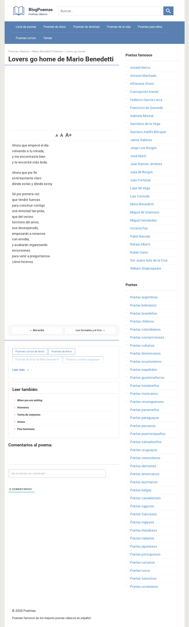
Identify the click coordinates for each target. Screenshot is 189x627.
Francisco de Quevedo (146, 108)
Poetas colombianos (145, 329)
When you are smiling (29, 400)
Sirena (21, 421)
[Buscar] (168, 10)
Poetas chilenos (142, 321)
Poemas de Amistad (86, 27)
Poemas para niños (150, 27)
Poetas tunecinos (143, 578)
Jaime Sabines (141, 140)
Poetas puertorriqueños (147, 434)
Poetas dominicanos (145, 353)
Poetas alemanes (143, 466)
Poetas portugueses (145, 554)
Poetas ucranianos (144, 586)
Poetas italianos (142, 538)
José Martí (138, 156)
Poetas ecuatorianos (145, 361)
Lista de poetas (26, 27)
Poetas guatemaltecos (147, 377)
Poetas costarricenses (147, 337)
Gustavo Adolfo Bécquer (148, 132)
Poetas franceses (143, 514)
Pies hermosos (26, 429)
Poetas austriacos (144, 482)
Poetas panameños (144, 410)
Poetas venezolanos (145, 458)
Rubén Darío (139, 252)
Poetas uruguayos (143, 450)
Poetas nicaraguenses (147, 402)
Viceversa (23, 407)
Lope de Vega (140, 188)
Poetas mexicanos (144, 394)
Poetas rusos (140, 570)
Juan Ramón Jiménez (146, 164)
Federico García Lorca (146, 100)
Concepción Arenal (144, 92)
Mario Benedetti (142, 204)
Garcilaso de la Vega (145, 124)
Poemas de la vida (118, 27)
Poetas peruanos (143, 426)
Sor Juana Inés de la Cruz (149, 260)
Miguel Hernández (143, 220)
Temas (47, 38)
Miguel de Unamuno (144, 212)
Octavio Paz (139, 228)
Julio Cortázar (140, 180)
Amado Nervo (140, 67)
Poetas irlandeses (143, 530)
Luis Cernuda (140, 196)
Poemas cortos (26, 38)
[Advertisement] (63, 98)
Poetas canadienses (145, 498)
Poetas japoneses (143, 546)
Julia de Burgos (141, 172)
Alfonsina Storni (142, 84)
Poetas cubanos (142, 345)
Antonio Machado (143, 76)
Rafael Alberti (140, 244)
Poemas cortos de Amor (30, 351)
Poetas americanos (144, 474)
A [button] (57, 135)
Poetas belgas (141, 490)
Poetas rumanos (142, 562)
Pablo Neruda (140, 236)
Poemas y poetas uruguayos (83, 359)
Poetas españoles (143, 370)
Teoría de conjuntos (28, 414)
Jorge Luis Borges (143, 148)
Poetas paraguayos (144, 418)
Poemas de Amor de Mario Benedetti (37, 359)
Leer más (18, 370)
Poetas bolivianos (143, 305)
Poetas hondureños (144, 386)
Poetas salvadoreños (146, 442)
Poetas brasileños (143, 313)
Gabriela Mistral (141, 116)
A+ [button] (68, 135)
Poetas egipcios (142, 506)
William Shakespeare (145, 268)
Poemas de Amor (55, 27)
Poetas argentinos (144, 297)
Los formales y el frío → (90, 330)
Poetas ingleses (142, 522)
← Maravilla (37, 330)
